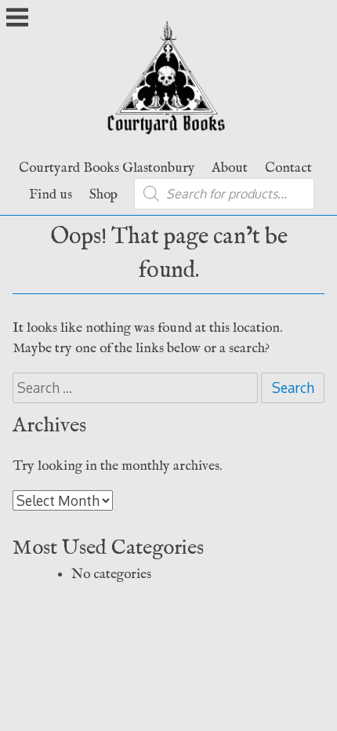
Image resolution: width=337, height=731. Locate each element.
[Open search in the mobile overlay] (224, 193)
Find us (50, 194)
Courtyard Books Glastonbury (107, 167)
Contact (288, 167)
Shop (103, 194)
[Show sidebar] (17, 18)
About (230, 167)
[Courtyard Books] (169, 139)
